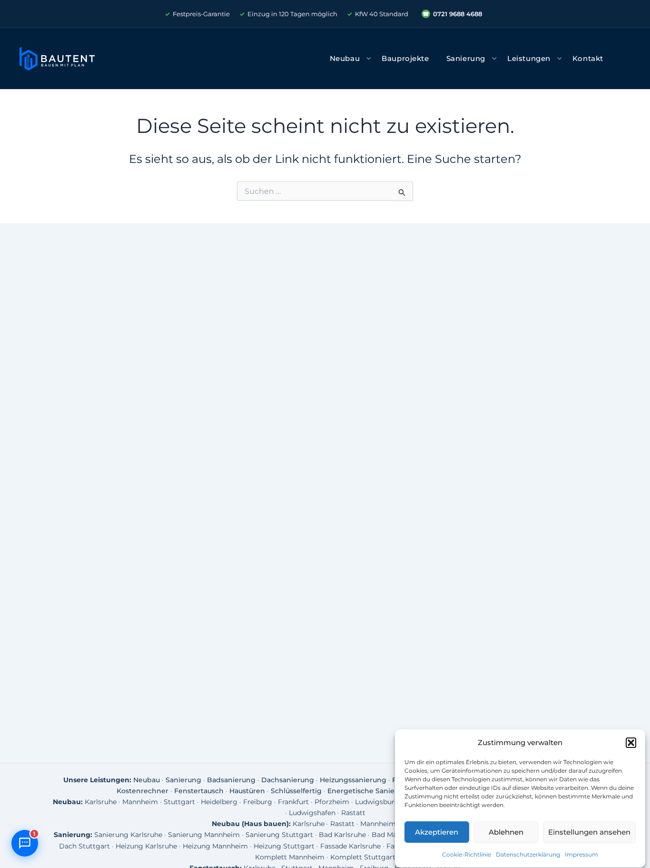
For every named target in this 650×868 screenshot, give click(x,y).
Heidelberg (219, 802)
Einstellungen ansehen (589, 832)
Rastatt (353, 813)
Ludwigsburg (377, 802)
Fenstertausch (199, 791)
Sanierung (465, 58)
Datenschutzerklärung (528, 854)
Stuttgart (179, 802)
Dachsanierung (287, 780)
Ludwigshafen (312, 813)
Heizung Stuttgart (284, 846)
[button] (631, 742)
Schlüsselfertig (296, 791)
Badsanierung (231, 780)
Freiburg (257, 802)
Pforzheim (332, 802)
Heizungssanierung (353, 780)
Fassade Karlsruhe (350, 846)
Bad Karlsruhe (342, 834)
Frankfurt (293, 802)
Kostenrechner (142, 791)
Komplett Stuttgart (362, 857)
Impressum (581, 854)
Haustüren (247, 791)
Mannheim (140, 802)
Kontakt (587, 58)
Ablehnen (506, 832)
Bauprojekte (405, 58)
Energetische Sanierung (369, 791)
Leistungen (529, 58)
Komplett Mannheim (290, 857)
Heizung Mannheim (215, 846)
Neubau (345, 58)
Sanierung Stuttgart (279, 834)
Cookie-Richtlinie (466, 854)
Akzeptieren (436, 832)
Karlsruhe (101, 802)
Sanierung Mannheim (204, 834)
